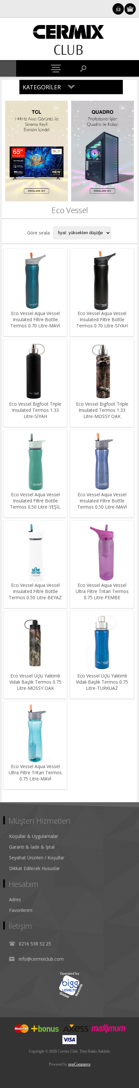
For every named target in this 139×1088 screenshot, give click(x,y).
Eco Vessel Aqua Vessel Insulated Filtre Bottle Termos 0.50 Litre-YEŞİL (35, 500)
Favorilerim (20, 910)
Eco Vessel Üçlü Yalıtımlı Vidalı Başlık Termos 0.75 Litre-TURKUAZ (102, 682)
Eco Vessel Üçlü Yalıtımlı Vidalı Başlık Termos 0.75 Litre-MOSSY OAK (35, 682)
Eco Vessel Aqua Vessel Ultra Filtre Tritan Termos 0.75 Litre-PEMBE (102, 591)
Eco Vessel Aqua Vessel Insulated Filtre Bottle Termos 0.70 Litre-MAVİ (35, 319)
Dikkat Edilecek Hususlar (34, 868)
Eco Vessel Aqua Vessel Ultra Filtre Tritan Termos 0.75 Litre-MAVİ (35, 772)
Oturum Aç (118, 9)
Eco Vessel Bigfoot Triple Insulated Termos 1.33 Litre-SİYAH (35, 410)
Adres (15, 899)
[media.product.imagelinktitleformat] (35, 280)
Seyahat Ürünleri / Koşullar (36, 857)
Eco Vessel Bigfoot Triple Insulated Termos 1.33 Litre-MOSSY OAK (102, 410)
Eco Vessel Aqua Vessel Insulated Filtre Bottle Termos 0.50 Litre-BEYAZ (35, 591)
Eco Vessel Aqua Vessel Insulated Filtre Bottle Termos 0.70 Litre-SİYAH (102, 319)
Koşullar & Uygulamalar (33, 836)
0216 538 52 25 (35, 944)
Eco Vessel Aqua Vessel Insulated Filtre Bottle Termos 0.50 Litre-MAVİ (102, 500)
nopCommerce (79, 1064)
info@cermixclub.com (41, 959)
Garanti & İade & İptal (32, 847)
